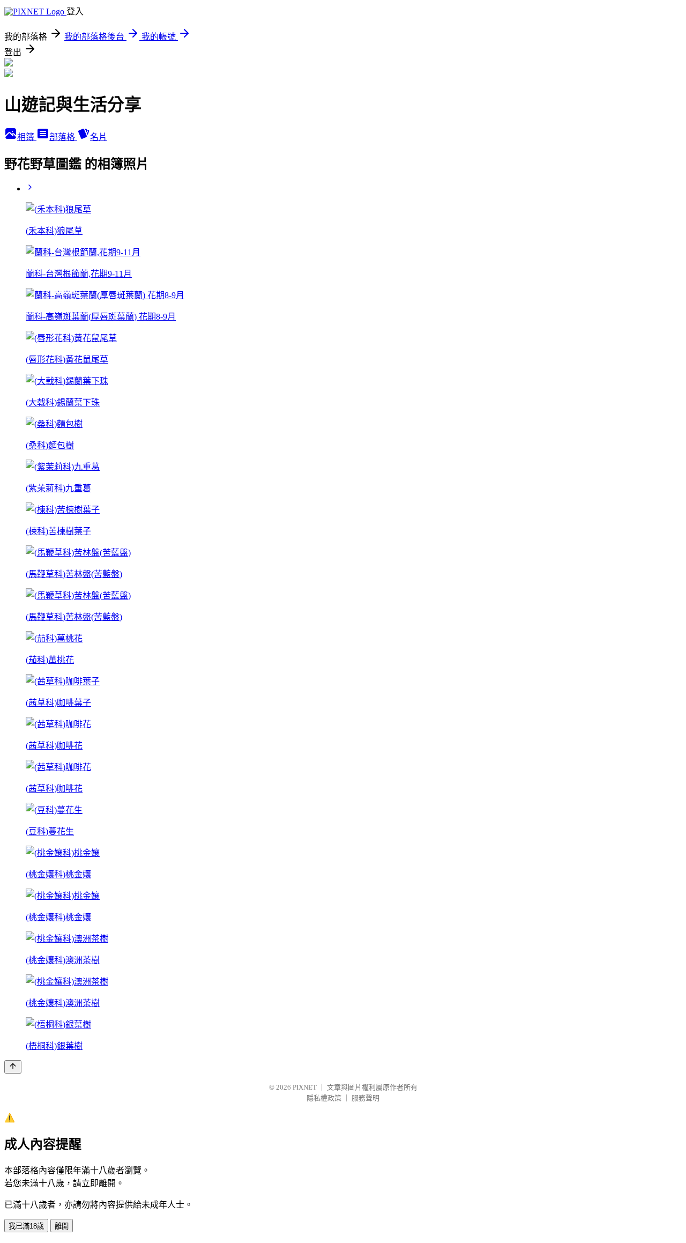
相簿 (26, 137)
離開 (62, 1226)
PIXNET (305, 1087)
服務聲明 (365, 1098)
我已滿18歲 (26, 1226)
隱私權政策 (324, 1098)
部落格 (63, 137)
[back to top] (12, 1067)
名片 (98, 137)
